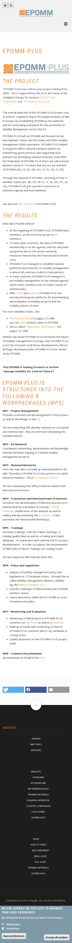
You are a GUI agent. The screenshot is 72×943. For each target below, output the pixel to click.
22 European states (46, 477)
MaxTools (31, 622)
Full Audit (40, 861)
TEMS (19, 293)
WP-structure (26, 204)
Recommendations (38, 788)
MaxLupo (36, 771)
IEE (39, 419)
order (22, 322)
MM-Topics (36, 744)
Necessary (13, 924)
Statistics (12, 928)
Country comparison (38, 806)
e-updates (45, 515)
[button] (13, 690)
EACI (42, 657)
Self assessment (40, 850)
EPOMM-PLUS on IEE (37, 101)
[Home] (36, 13)
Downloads (38, 817)
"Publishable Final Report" (41, 326)
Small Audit (40, 856)
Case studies (38, 811)
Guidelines (38, 777)
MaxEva (58, 622)
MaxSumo (36, 750)
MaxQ (36, 838)
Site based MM (38, 783)
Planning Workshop (38, 800)
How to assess (38, 844)
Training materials (38, 794)
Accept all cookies (57, 937)
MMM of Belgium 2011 (32, 584)
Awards (36, 738)
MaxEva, (33, 293)
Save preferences (13, 935)
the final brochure (20, 318)
